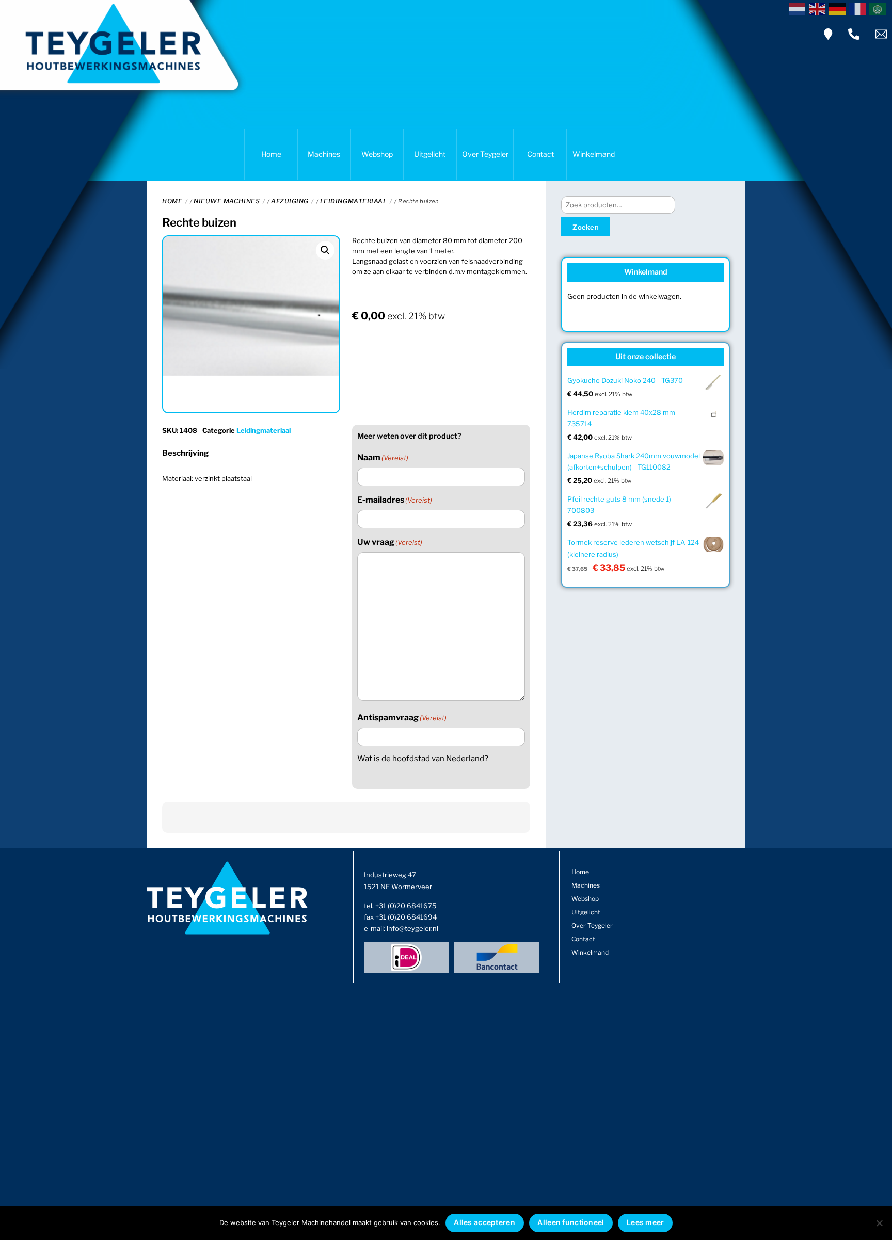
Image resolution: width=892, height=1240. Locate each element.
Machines (324, 154)
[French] (859, 8)
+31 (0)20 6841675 (406, 905)
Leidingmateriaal (353, 201)
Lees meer (645, 1222)
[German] (839, 8)
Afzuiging (290, 201)
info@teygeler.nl (412, 928)
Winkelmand (593, 154)
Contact (540, 154)
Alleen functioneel (570, 1222)
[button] (325, 250)
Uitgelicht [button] (429, 154)
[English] (819, 8)
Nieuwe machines (227, 201)
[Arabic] (879, 8)
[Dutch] (799, 8)
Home (271, 154)
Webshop (377, 154)
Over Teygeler (485, 154)
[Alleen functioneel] (879, 1223)
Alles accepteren (484, 1222)
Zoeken (585, 227)
